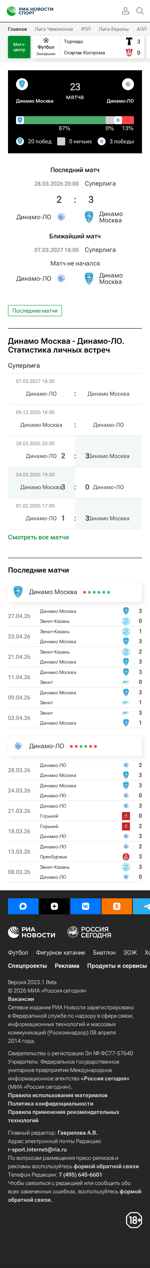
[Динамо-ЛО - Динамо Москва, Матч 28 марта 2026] (95, 746)
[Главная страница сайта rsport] (48, 11)
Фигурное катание (60, 952)
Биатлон (104, 952)
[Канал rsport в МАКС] (23, 906)
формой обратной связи (106, 1166)
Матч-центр (19, 47)
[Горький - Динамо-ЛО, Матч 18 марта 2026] (81, 746)
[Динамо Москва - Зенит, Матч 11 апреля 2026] (94, 592)
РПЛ (86, 29)
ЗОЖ (130, 952)
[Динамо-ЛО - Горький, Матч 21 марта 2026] (85, 746)
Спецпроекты (27, 965)
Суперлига (100, 183)
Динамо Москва (35, 101)
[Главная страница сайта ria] (9, 11)
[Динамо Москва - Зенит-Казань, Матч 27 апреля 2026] (108, 592)
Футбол (18, 952)
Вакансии (21, 999)
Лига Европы (114, 29)
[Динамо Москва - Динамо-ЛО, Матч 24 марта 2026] (90, 746)
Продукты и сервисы (117, 965)
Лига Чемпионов (54, 29)
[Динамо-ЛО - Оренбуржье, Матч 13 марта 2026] (76, 746)
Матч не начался (75, 263)
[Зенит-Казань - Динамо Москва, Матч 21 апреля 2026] (99, 592)
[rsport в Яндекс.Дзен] (54, 906)
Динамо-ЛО (120, 101)
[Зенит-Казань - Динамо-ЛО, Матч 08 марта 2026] (71, 746)
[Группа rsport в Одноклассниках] (117, 906)
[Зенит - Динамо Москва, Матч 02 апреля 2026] (84, 592)
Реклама (67, 965)
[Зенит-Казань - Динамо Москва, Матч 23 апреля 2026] (103, 592)
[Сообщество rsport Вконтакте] (85, 906)
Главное (17, 29)
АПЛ (142, 29)
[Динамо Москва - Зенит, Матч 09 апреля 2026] (89, 592)
